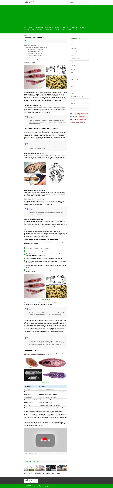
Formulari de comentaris (83, 479)
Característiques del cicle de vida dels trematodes (36, 59)
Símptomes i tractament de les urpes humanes (28, 473)
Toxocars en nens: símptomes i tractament (50, 473)
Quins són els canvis (29, 62)
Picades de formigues (83, 116)
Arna (76, 29)
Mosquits (74, 27)
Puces (56, 27)
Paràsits (47, 31)
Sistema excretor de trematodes (34, 51)
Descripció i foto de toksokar (61, 473)
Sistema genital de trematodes (34, 55)
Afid (33, 29)
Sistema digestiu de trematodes (34, 49)
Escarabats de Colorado (29, 31)
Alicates (31, 27)
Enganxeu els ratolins (82, 119)
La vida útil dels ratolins (83, 118)
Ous (28, 57)
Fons (25, 27)
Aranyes (40, 31)
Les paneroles (48, 27)
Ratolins (57, 29)
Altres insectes (48, 29)
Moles (69, 29)
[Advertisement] (56, 16)
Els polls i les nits (65, 27)
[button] (25, 77)
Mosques (82, 27)
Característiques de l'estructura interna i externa (35, 47)
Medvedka (39, 29)
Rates (63, 29)
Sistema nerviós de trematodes (34, 53)
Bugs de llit (39, 27)
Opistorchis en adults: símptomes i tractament (39, 473)
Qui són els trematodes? (30, 45)
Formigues (26, 29)
